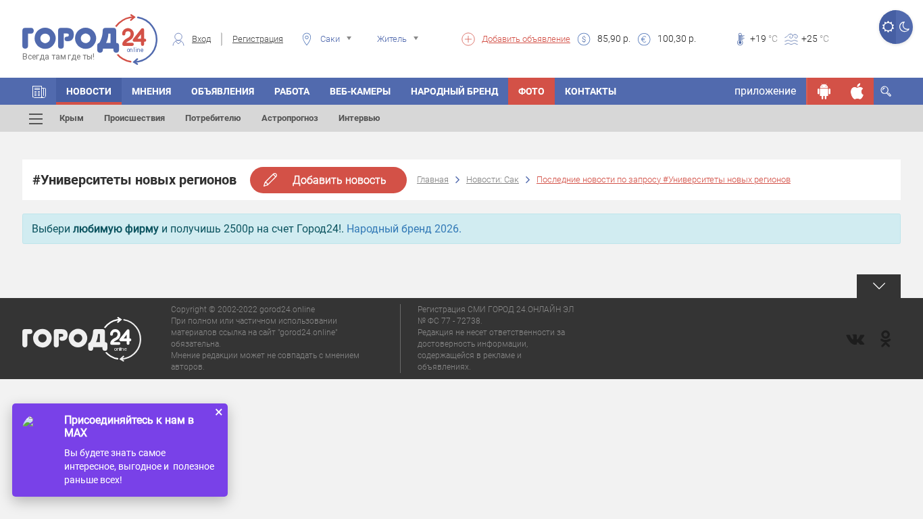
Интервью (359, 118)
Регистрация (257, 39)
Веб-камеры (360, 91)
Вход (201, 39)
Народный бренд (454, 91)
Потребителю (213, 118)
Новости (88, 91)
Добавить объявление (526, 39)
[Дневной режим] (887, 27)
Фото (531, 91)
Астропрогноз (289, 118)
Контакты (590, 91)
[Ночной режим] (904, 27)
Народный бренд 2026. (404, 228)
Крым (71, 118)
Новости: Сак (492, 179)
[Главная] (39, 91)
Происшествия (134, 118)
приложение (765, 90)
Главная (433, 179)
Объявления (222, 91)
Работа (291, 91)
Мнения (151, 91)
